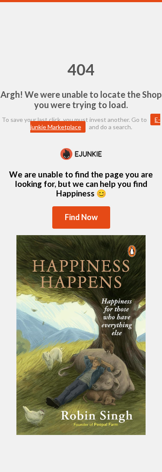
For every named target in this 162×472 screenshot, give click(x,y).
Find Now (81, 217)
